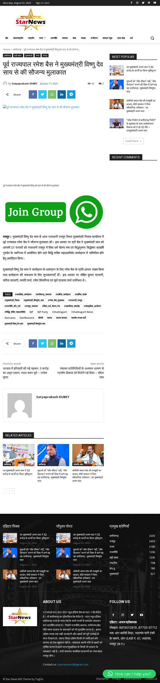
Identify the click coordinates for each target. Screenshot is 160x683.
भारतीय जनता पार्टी (78, 317)
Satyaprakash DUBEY (24, 83)
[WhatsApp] (52, 94)
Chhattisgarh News (82, 311)
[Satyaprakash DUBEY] (5, 83)
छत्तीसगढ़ (17, 49)
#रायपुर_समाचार (31, 306)
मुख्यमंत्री (28, 55)
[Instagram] (137, 3)
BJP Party (43, 311)
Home (6, 49)
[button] (152, 38)
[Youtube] (154, 3)
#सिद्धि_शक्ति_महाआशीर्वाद (15, 311)
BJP (31, 311)
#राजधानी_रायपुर (75, 300)
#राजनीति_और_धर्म (12, 306)
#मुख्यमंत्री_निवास (12, 300)
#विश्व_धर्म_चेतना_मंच (51, 306)
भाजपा (49, 317)
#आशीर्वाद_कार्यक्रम (23, 294)
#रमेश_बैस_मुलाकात (56, 300)
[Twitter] (143, 3)
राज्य (37, 55)
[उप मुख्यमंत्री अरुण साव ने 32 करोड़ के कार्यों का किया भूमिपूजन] (18, 455)
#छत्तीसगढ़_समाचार (43, 294)
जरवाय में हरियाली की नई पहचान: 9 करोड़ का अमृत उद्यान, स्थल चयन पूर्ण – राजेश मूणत (26, 373)
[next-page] (12, 491)
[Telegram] (71, 94)
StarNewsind (27, 317)
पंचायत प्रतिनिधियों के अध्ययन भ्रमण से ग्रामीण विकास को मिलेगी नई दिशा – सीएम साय (80, 373)
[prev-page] (5, 491)
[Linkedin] (62, 94)
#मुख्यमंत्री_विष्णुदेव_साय (34, 300)
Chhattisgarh (59, 311)
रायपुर (45, 55)
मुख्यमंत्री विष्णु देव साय (14, 323)
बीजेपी (40, 317)
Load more (132, 141)
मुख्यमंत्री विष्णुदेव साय (36, 323)
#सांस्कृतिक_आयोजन (92, 306)
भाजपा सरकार (61, 317)
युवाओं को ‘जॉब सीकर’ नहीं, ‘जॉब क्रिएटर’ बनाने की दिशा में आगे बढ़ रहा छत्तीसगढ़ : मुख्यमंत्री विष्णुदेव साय (141, 86)
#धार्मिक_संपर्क (81, 294)
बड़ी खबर (18, 55)
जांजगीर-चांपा (78, 464)
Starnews (10, 317)
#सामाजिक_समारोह (72, 306)
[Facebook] (131, 3)
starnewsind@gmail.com (73, 664)
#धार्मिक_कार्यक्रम (63, 294)
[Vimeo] (148, 3)
